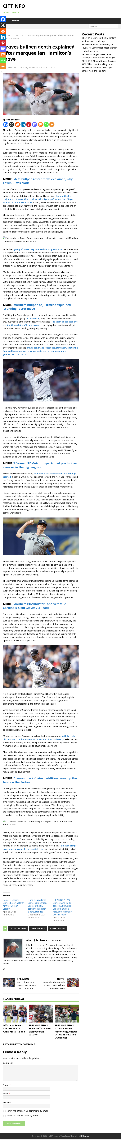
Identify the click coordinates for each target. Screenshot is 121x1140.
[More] (51, 124)
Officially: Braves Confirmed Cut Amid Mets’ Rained (14, 1028)
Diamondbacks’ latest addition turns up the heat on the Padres (40, 780)
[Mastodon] (34, 124)
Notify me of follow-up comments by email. (27, 1110)
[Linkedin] (23, 124)
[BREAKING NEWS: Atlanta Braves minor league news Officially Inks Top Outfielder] (67, 1013)
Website (7, 1102)
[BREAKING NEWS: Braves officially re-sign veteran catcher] (41, 1013)
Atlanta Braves (18, 928)
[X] (11, 124)
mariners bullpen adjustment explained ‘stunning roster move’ (37, 307)
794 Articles (55, 940)
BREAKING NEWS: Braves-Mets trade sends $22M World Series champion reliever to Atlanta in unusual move (62, 907)
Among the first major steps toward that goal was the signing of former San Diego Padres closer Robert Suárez (38, 199)
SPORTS (15, 20)
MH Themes (84, 1136)
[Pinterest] (28, 124)
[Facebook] (5, 124)
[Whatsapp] (46, 124)
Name (6, 1085)
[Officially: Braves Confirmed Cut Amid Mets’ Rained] (15, 1013)
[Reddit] (17, 124)
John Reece (33, 67)
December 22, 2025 (15, 67)
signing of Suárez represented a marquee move (37, 249)
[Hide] (1, 72)
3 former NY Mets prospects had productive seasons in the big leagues (40, 465)
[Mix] (40, 124)
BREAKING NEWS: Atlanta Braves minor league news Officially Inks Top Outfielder (66, 1031)
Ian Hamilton (33, 318)
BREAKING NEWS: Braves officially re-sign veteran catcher (40, 1030)
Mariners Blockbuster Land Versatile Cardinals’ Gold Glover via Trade (34, 606)
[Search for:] (103, 26)
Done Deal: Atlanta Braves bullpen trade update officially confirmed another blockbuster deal (38, 906)
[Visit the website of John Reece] (4, 968)
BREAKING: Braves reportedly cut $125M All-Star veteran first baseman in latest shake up (99, 47)
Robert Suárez (57, 928)
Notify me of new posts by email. (22, 1115)
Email (6, 1093)
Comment (8, 1062)
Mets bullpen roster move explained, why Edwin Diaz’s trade (38, 181)
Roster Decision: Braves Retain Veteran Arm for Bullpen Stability (13, 904)
